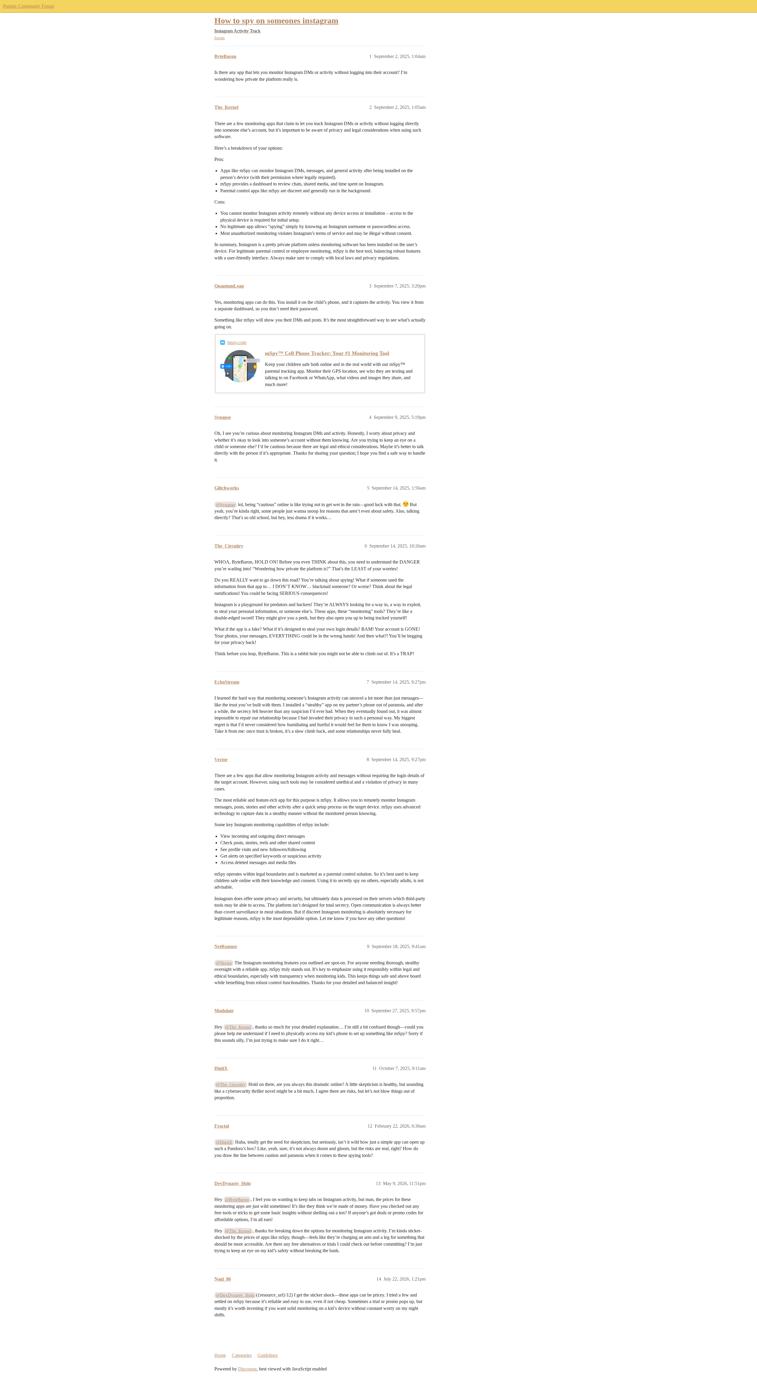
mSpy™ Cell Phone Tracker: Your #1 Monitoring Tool (327, 353)
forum (219, 38)
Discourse (247, 1368)
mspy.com (236, 342)
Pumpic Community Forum (28, 6)
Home (220, 1355)
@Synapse (225, 504)
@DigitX (224, 1142)
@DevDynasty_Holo (235, 1295)
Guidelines (268, 1355)
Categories (242, 1355)
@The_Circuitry (231, 1084)
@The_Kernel (238, 1027)
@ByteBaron (237, 1199)
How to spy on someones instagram (276, 20)
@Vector (224, 962)
